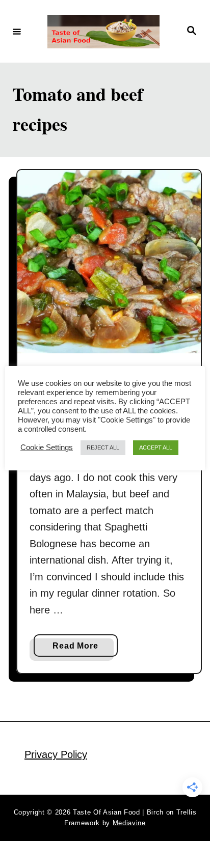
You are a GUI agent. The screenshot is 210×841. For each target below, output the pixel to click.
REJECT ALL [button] (103, 447)
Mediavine (129, 823)
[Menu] (17, 31)
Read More (78, 649)
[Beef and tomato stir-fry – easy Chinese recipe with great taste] (109, 261)
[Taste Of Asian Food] (103, 31)
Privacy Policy (55, 754)
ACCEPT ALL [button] (155, 447)
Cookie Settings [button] (46, 447)
